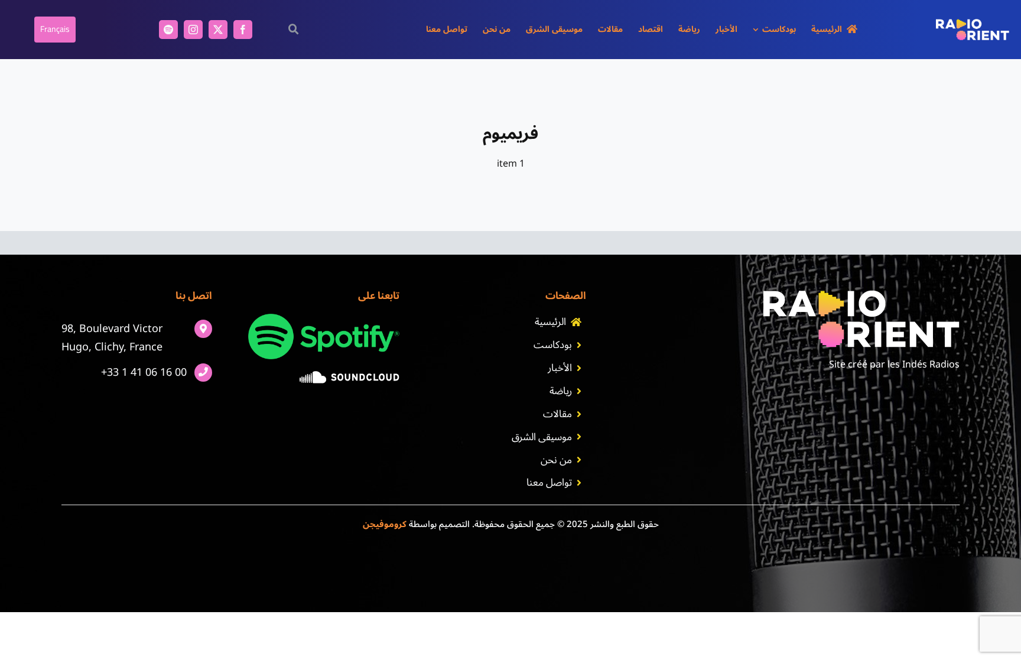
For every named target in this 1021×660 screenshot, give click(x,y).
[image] (349, 376)
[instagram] (193, 29)
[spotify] (168, 29)
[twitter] (218, 29)
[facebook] (242, 29)
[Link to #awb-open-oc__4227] (293, 29)
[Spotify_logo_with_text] (323, 318)
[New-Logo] (972, 24)
